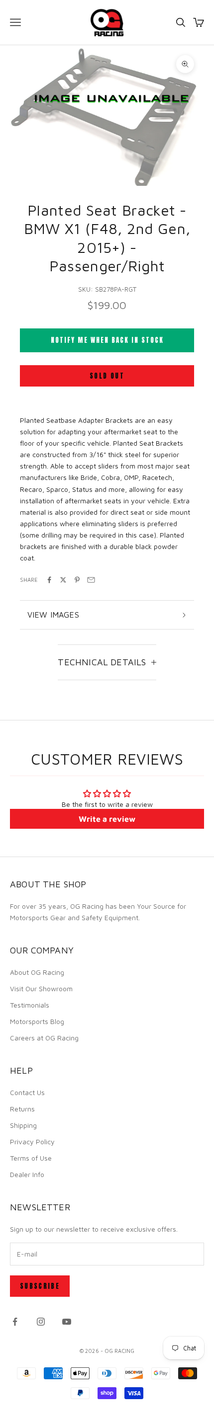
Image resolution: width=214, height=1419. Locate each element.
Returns (22, 1108)
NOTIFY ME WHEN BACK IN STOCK (107, 340)
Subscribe (40, 1286)
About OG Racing (37, 972)
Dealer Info (27, 1174)
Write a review (107, 818)
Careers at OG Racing (44, 1037)
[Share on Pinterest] (77, 580)
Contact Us (27, 1092)
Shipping (23, 1125)
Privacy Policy (32, 1141)
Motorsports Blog (37, 1021)
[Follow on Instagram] (41, 1322)
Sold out (107, 376)
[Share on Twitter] (63, 580)
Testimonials (29, 1005)
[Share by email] (91, 580)
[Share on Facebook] (49, 580)
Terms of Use (31, 1158)
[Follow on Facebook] (15, 1322)
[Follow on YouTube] (67, 1322)
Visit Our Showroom (41, 988)
